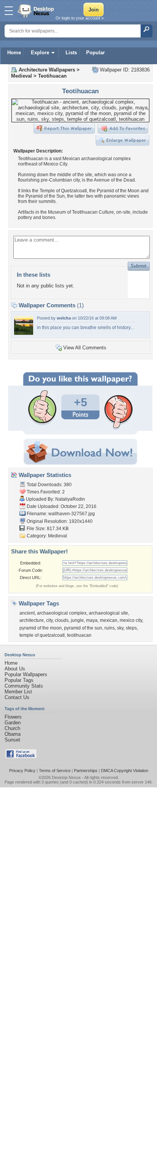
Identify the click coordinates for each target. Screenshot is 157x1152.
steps (131, 628)
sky (120, 628)
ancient (27, 613)
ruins (109, 628)
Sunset (12, 740)
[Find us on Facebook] (21, 757)
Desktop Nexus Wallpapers (37, 10)
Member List (18, 691)
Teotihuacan (52, 76)
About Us (15, 669)
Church (12, 728)
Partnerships (86, 770)
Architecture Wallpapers (47, 70)
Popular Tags (19, 680)
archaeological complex (62, 613)
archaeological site (108, 613)
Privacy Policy (22, 770)
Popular (95, 52)
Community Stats (24, 686)
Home (14, 52)
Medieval (21, 76)
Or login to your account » (80, 18)
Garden (13, 722)
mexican (108, 620)
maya (92, 620)
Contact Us (17, 697)
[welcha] (23, 333)
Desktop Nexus (66, 777)
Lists (71, 52)
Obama (13, 734)
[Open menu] (9, 10)
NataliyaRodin (70, 499)
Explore (40, 52)
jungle (77, 620)
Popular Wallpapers (26, 674)
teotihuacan (79, 635)
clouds (62, 620)
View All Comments (84, 347)
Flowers (13, 717)
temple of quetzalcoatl (42, 635)
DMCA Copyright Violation (124, 770)
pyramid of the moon (40, 628)
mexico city (131, 620)
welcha (64, 318)
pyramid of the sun (83, 628)
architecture (31, 620)
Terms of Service (54, 770)
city (49, 620)
